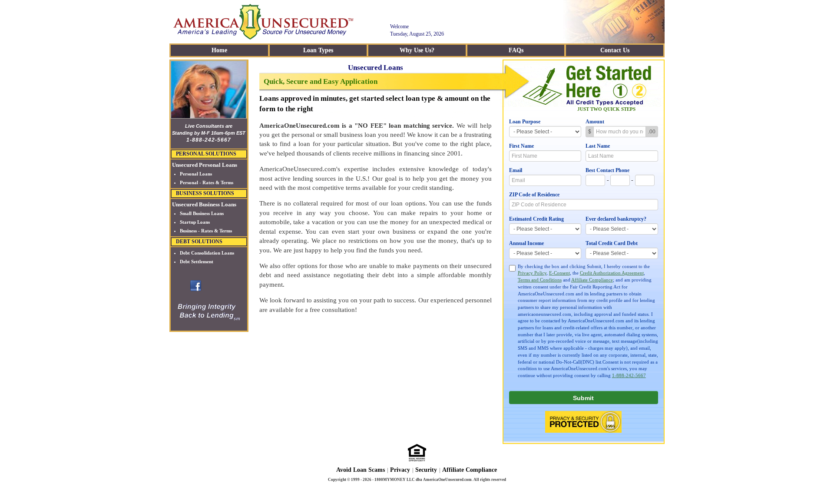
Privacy (400, 470)
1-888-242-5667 (629, 375)
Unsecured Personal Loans (204, 165)
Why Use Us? (417, 50)
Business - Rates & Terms (206, 230)
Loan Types (318, 50)
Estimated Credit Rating (536, 219)
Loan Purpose (524, 122)
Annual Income (526, 243)
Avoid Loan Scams (360, 470)
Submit (583, 397)
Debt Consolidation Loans (207, 252)
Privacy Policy (532, 272)
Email (515, 170)
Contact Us (614, 50)
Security (426, 470)
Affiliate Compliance (592, 279)
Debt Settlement (196, 261)
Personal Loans (196, 173)
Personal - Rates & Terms (206, 182)
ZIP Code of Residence (534, 195)
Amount (595, 122)
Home (219, 50)
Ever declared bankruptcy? (616, 219)
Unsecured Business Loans (204, 204)
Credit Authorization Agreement (612, 272)
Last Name (598, 146)
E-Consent (559, 272)
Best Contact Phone (607, 170)
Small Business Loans (202, 213)
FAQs (516, 50)
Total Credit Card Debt (612, 243)
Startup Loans (195, 222)
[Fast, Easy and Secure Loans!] (195, 285)
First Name (521, 146)
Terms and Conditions (540, 279)
